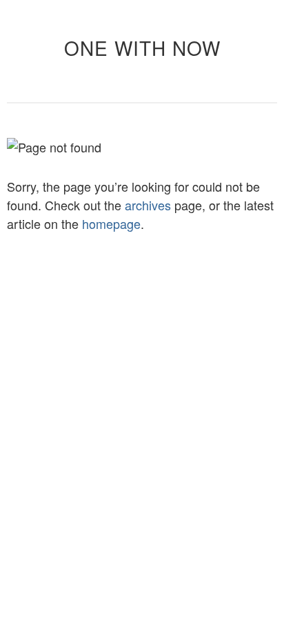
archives (148, 205)
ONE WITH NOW (142, 47)
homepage (111, 223)
